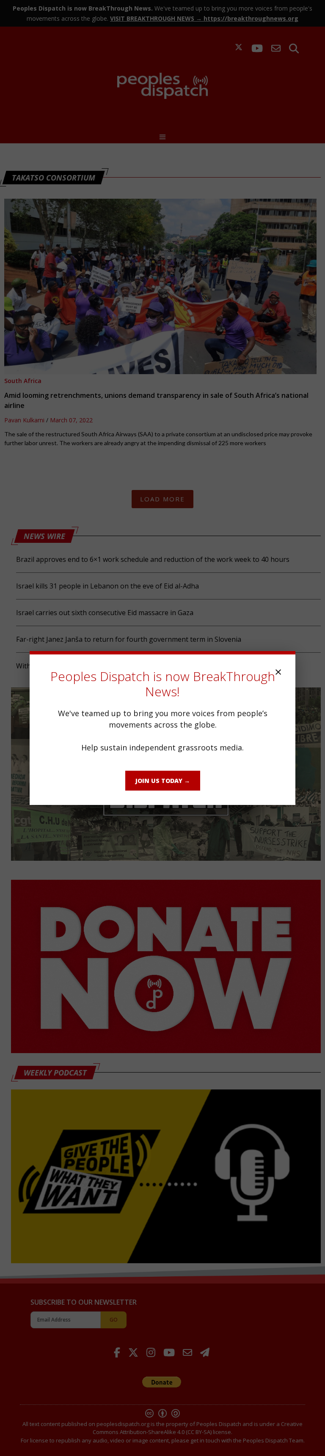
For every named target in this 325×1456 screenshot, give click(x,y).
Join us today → (162, 781)
